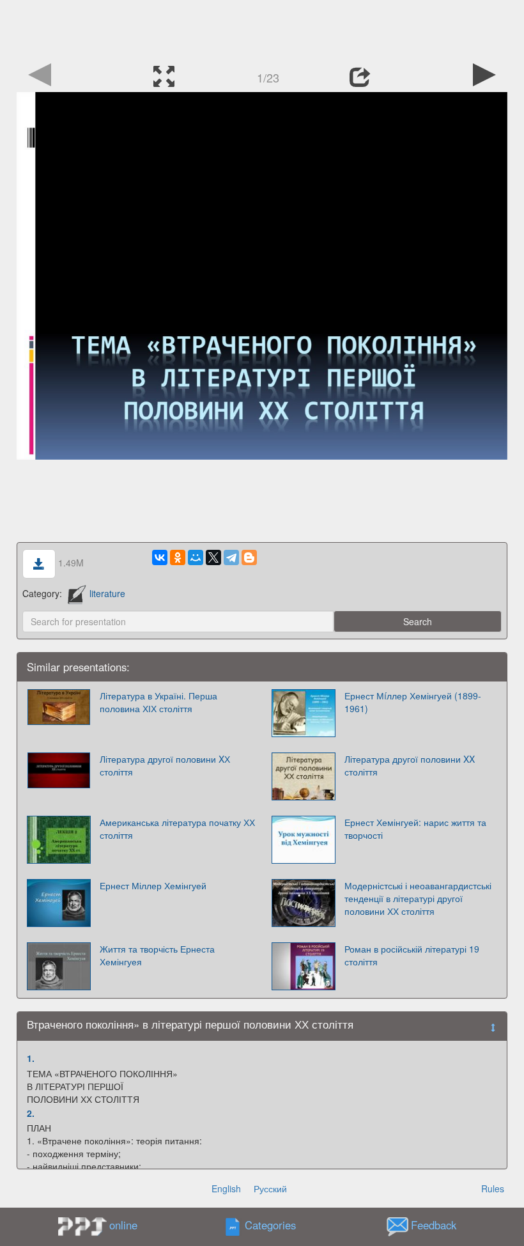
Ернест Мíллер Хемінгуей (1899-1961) (412, 702)
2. (31, 1113)
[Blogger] (249, 557)
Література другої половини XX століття (409, 765)
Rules (492, 1188)
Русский (270, 1188)
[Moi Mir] (195, 557)
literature (107, 593)
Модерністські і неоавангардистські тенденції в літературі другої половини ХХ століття (417, 898)
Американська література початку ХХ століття (177, 828)
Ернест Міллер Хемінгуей (153, 885)
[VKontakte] (159, 557)
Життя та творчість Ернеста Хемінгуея (157, 955)
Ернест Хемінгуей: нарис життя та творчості (415, 828)
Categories (270, 1225)
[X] (213, 557)
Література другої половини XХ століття (165, 765)
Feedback (433, 1225)
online (123, 1225)
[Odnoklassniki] (177, 557)
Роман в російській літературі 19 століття (411, 955)
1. (31, 1058)
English (226, 1188)
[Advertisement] (262, 29)
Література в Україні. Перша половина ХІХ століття (158, 702)
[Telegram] (231, 557)
